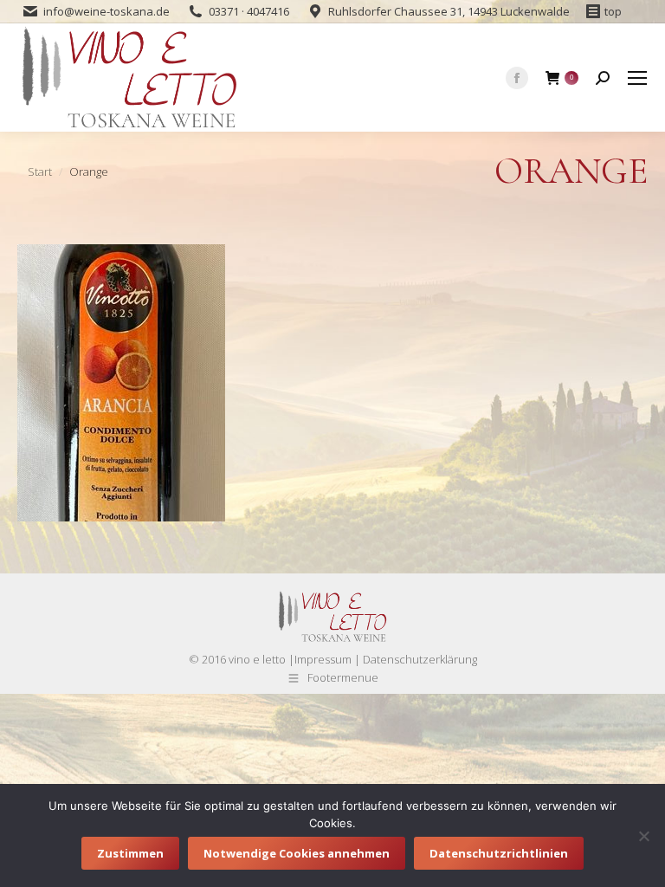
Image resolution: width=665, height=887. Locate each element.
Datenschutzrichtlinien (498, 853)
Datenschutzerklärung (420, 659)
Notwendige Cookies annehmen (296, 853)
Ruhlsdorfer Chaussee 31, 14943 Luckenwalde (449, 11)
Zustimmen (130, 853)
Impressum (323, 659)
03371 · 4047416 (249, 11)
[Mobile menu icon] (637, 78)
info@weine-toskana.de (106, 11)
